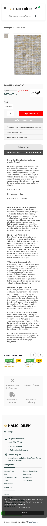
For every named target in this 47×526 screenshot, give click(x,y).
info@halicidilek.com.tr (18, 450)
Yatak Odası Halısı (10, 477)
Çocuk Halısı (27, 480)
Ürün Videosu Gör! (25, 120)
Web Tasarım (33, 522)
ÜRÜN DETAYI (23, 147)
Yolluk (6, 480)
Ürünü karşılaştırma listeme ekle (19, 127)
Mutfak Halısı (27, 477)
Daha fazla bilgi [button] (24, 507)
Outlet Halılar (20, 28)
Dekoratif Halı (9, 471)
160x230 (8, 106)
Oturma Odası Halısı (30, 471)
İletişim (6, 494)
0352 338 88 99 (15, 442)
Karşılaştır (37, 127)
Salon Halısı (27, 474)
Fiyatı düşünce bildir (15, 132)
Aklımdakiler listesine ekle (17, 137)
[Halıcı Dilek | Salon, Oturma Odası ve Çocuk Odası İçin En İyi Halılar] (21, 8)
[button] (40, 354)
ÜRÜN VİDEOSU (13, 153)
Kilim (5, 474)
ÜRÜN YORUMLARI (33, 153)
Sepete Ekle (32, 113)
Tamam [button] (24, 513)
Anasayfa (8, 28)
